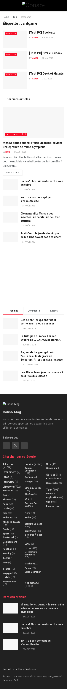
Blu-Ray (29, 494)
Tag (15, 17)
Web (48, 493)
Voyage (7, 573)
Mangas (29, 481)
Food (5, 504)
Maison (7, 517)
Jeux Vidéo (11, 33)
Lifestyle (8, 486)
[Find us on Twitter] (15, 445)
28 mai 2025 (47, 58)
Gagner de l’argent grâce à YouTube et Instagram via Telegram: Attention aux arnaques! (41, 356)
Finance (7, 499)
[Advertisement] (33, 276)
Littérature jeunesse (31, 553)
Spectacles (52, 483)
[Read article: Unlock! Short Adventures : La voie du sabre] (10, 184)
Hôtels (6, 577)
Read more (14, 172)
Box (5, 495)
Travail (6, 569)
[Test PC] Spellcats (42, 32)
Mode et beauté (11, 522)
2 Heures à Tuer (33, 535)
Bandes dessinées (30, 469)
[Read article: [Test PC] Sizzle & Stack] (15, 60)
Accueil (7, 669)
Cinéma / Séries (33, 488)
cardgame (26, 17)
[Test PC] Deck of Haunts (46, 73)
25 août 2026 (28, 206)
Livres (28, 548)
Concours (51, 468)
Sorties (50, 474)
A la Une (8, 464)
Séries (28, 517)
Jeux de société (16, 134)
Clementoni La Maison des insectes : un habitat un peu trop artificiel (40, 217)
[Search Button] (62, 5)
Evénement (9, 472)
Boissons (8, 490)
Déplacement (10, 542)
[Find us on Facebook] (6, 445)
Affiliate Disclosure (26, 669)
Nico (7, 152)
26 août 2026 (28, 190)
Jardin (6, 508)
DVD (27, 499)
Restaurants (10, 581)
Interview (8, 481)
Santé (6, 529)
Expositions (52, 478)
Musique (29, 563)
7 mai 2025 (47, 79)
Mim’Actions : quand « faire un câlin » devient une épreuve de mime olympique (42, 608)
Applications (53, 497)
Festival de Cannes (30, 504)
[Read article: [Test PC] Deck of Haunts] (15, 80)
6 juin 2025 (47, 38)
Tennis (6, 558)
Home (6, 17)
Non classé (32, 582)
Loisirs (29, 464)
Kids (5, 513)
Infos (6, 476)
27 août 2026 (19, 152)
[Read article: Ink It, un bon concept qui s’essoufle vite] (10, 201)
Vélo (5, 562)
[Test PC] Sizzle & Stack (45, 53)
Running (7, 553)
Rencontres (52, 506)
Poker (28, 568)
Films (27, 513)
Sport (6, 533)
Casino (50, 502)
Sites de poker (33, 572)
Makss (35, 38)
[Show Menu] (4, 5)
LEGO (28, 544)
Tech (49, 489)
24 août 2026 (28, 226)
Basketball (8, 537)
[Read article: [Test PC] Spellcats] (15, 39)
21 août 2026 (28, 242)
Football (7, 549)
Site (48, 464)
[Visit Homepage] (33, 5)
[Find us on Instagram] (24, 445)
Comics (29, 477)
